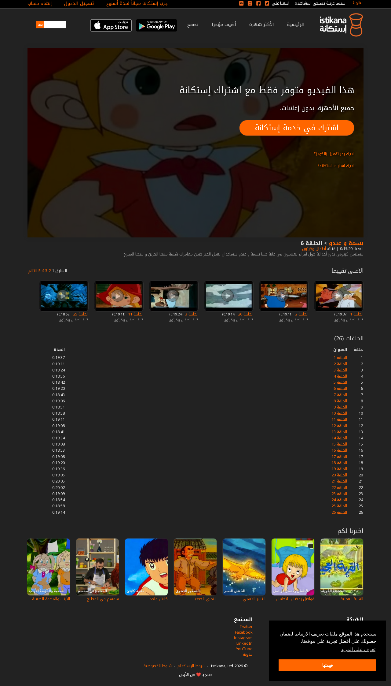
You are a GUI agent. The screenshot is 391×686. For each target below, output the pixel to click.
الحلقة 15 (339, 444)
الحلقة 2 (301, 314)
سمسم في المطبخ (103, 599)
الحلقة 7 (340, 395)
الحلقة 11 (135, 314)
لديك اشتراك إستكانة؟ (336, 166)
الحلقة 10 (339, 413)
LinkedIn (244, 643)
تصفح (193, 24)
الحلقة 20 (339, 475)
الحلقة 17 (339, 456)
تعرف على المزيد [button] (358, 649)
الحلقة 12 (339, 426)
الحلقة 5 (340, 382)
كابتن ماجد (159, 599)
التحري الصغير (205, 599)
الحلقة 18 (339, 463)
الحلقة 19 (339, 469)
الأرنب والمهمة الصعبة (51, 599)
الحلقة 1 (356, 314)
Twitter (246, 626)
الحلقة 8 (340, 401)
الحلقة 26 (245, 314)
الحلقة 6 (340, 388)
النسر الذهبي (254, 599)
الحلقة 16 (339, 450)
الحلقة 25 (80, 314)
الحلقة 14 (339, 438)
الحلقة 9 (340, 407)
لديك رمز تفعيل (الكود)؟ (334, 154)
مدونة (248, 654)
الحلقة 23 (339, 494)
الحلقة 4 (340, 376)
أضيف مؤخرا (224, 24)
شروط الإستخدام (191, 666)
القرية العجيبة (352, 599)
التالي (32, 270)
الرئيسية (296, 24)
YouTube (244, 649)
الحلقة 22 (339, 487)
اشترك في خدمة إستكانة (297, 128)
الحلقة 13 (339, 432)
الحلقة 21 (339, 481)
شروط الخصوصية (158, 666)
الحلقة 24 (339, 500)
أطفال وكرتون (313, 248)
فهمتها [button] (327, 665)
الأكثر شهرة (261, 24)
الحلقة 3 (191, 314)
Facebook (244, 632)
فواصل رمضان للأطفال (295, 599)
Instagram (243, 638)
